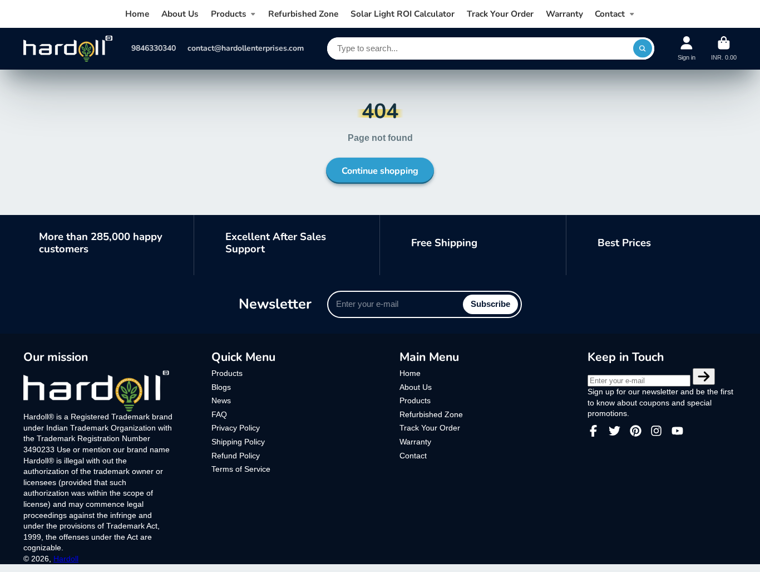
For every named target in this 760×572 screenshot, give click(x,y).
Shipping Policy (238, 441)
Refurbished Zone (303, 13)
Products (228, 13)
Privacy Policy (235, 427)
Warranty (564, 13)
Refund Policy (235, 455)
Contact (610, 13)
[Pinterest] (635, 431)
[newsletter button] (704, 376)
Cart (724, 48)
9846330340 (153, 48)
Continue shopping (380, 171)
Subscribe (490, 304)
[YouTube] (677, 431)
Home (137, 13)
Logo (67, 49)
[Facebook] (593, 431)
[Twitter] (614, 431)
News (221, 400)
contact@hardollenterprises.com (245, 48)
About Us (180, 13)
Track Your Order (500, 13)
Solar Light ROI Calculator (403, 13)
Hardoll (65, 558)
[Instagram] (656, 431)
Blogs (221, 387)
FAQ (219, 414)
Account (686, 48)
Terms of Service (240, 469)
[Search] (642, 48)
